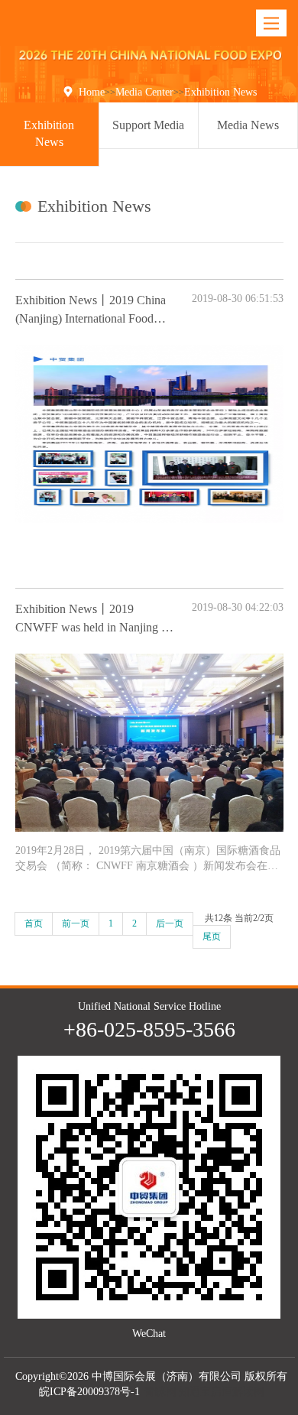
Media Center (144, 92)
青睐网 (160, 1391)
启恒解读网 (237, 1391)
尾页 (211, 936)
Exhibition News (220, 92)
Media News (248, 124)
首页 (33, 923)
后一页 (169, 923)
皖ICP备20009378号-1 (89, 1391)
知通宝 (195, 1391)
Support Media (148, 124)
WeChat (149, 1333)
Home (92, 92)
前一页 (75, 923)
